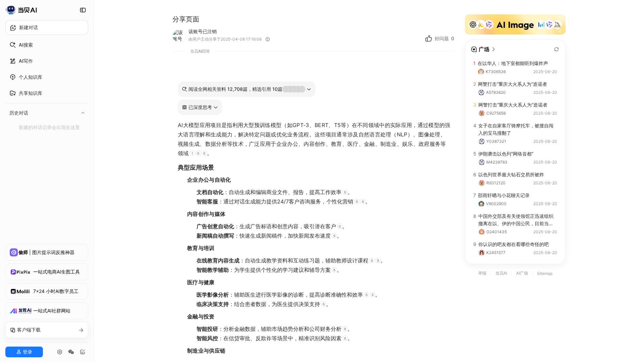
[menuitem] (46, 45)
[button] (200, 107)
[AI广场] (483, 49)
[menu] (46, 85)
